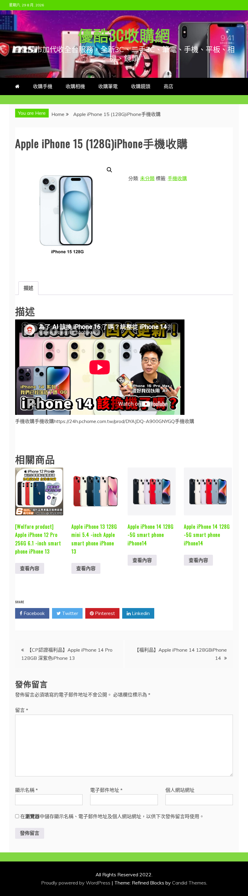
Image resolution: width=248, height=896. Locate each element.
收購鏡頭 (140, 86)
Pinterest (104, 613)
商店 (168, 86)
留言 (21, 710)
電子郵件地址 (106, 790)
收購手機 (42, 86)
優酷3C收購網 (124, 34)
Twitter (69, 613)
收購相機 (75, 86)
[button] (109, 169)
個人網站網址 (179, 790)
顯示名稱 (26, 790)
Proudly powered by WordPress (76, 883)
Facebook (33, 613)
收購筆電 (108, 86)
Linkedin (140, 613)
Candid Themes (189, 883)
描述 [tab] (28, 288)
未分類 (147, 178)
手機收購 (177, 178)
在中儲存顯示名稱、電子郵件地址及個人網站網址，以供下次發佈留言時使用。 (112, 816)
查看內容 (29, 568)
